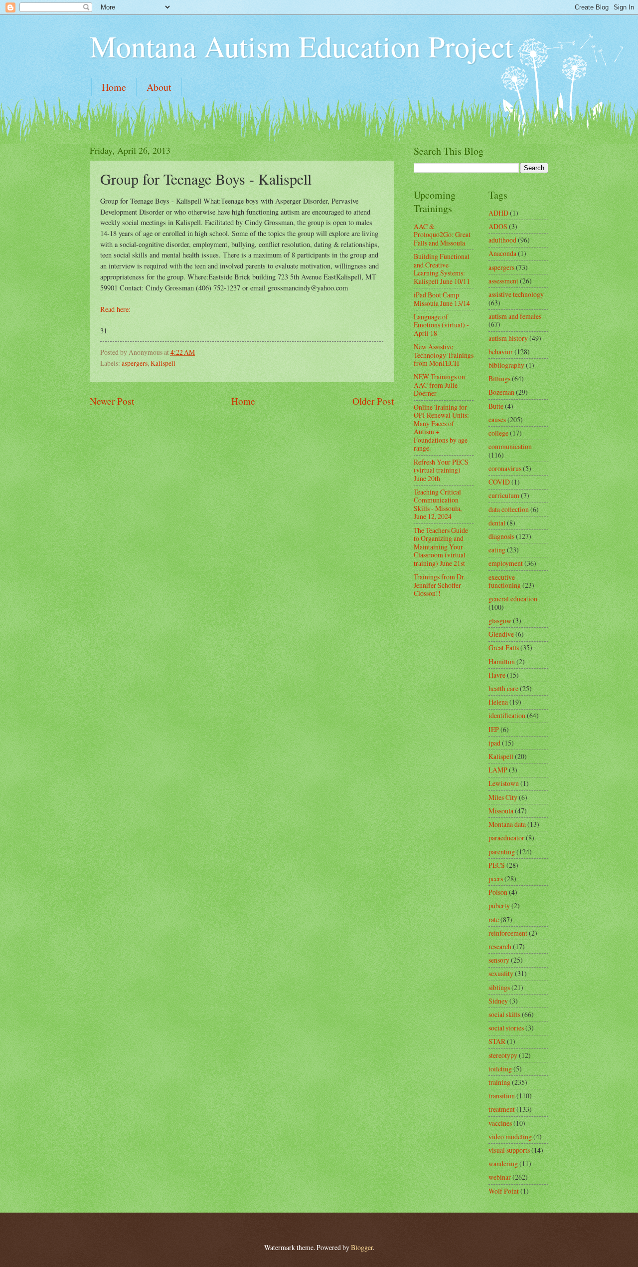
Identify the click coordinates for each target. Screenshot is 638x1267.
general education (512, 598)
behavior (500, 351)
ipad (494, 743)
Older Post (373, 401)
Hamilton (501, 661)
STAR (496, 1041)
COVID (499, 482)
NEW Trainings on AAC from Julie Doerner (439, 385)
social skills (504, 1014)
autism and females (514, 316)
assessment (503, 280)
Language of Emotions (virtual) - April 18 (441, 325)
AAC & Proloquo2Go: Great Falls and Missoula (442, 235)
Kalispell (163, 363)
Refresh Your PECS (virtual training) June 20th (441, 470)
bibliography (506, 365)
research (499, 946)
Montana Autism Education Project (301, 46)
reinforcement (507, 933)
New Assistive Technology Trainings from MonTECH (444, 355)
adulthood (502, 240)
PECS (496, 865)
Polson (497, 892)
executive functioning (504, 581)
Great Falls (503, 647)
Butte (495, 406)
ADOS (497, 226)
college (498, 433)
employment (505, 563)
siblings (499, 987)
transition (501, 1095)
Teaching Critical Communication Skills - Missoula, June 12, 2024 (438, 504)
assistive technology (516, 294)
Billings (499, 378)
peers (495, 878)
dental (496, 522)
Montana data (507, 824)
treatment (501, 1109)
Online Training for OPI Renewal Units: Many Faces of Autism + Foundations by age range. (441, 427)
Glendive (501, 634)
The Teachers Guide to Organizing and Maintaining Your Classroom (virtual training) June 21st (441, 546)
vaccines (500, 1123)
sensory (498, 960)
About (159, 87)
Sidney (498, 1001)
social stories (506, 1027)
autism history (508, 338)
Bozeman (501, 392)
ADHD (498, 213)
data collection (508, 509)
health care (503, 688)
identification (506, 715)
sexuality (500, 973)
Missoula (500, 810)
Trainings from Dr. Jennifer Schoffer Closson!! (439, 585)
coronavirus (504, 468)
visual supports (509, 1150)
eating (496, 549)
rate (493, 919)
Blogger (362, 1247)
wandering (503, 1163)
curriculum (503, 495)
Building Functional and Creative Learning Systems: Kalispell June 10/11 (442, 269)
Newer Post (112, 401)
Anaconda (502, 253)
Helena (498, 702)
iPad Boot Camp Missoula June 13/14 (442, 299)
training (499, 1082)
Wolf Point (503, 1191)
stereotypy (502, 1055)
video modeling (510, 1136)
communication (510, 446)
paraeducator (506, 837)
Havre (496, 675)
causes (497, 419)
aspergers (135, 363)
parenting (501, 851)
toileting (500, 1068)
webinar (499, 1177)
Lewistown (503, 783)
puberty (499, 905)
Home (114, 87)
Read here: (115, 309)
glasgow (499, 620)
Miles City (502, 797)
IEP (493, 729)
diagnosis (501, 536)
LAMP (497, 769)
